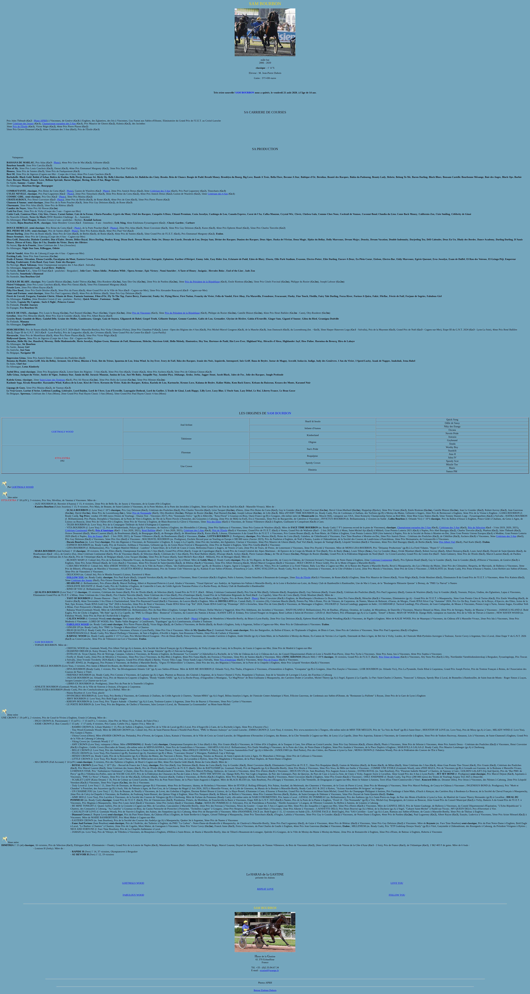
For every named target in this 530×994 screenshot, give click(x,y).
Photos (113, 227)
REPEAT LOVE (265, 889)
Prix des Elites (214, 521)
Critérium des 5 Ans (194, 530)
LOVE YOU (397, 883)
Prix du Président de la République (202, 281)
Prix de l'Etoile (20, 126)
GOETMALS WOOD (23, 487)
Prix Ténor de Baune (389, 656)
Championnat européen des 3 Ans (59, 123)
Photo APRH (40, 120)
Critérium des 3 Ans (160, 190)
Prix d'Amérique (228, 659)
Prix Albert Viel (447, 542)
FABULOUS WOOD (133, 895)
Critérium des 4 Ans (218, 193)
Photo (57, 162)
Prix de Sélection (476, 527)
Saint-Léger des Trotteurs (52, 379)
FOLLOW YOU (397, 895)
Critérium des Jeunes (23, 123)
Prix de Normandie (141, 513)
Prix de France (95, 536)
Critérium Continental (76, 530)
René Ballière (148, 530)
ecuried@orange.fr (269, 970)
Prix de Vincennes (141, 312)
